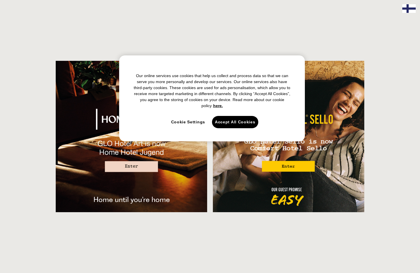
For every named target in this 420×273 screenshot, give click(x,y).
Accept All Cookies (235, 122)
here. (218, 105)
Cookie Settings (188, 122)
